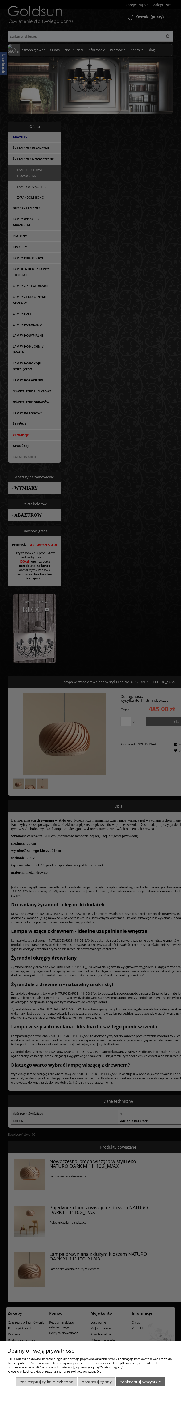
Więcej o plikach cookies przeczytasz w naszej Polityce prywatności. (54, 1371)
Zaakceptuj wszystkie (140, 1382)
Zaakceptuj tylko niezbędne (46, 1382)
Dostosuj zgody (97, 1382)
